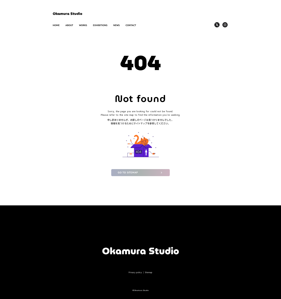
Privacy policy (135, 272)
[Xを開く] (217, 25)
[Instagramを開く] (225, 25)
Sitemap (148, 272)
